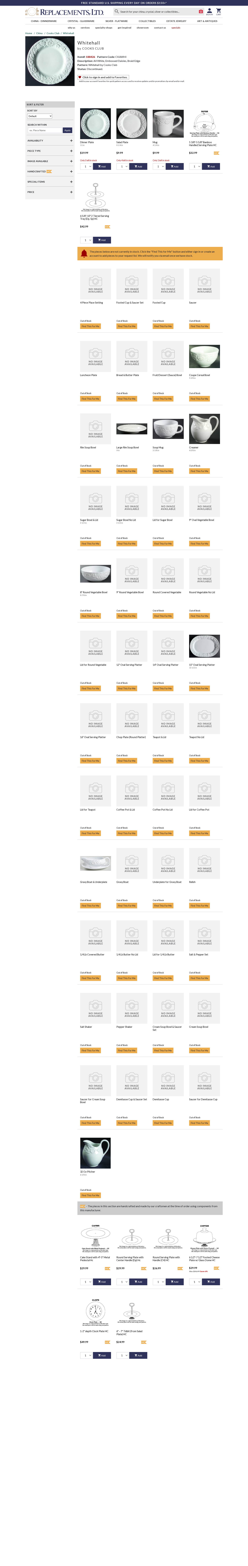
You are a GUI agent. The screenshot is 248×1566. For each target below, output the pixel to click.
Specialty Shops (103, 27)
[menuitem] (43, 21)
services (85, 27)
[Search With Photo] (201, 12)
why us (71, 27)
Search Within (37, 124)
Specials (175, 27)
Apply (67, 130)
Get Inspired (124, 27)
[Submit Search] (116, 12)
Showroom (143, 27)
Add (103, 166)
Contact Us (160, 27)
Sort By (32, 110)
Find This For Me (90, 326)
